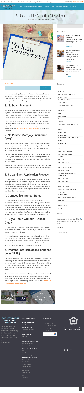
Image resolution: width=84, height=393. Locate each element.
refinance (61, 200)
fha (59, 119)
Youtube (11, 2)
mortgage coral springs (65, 167)
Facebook (2, 2)
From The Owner (26, 372)
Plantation (61, 192)
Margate (60, 157)
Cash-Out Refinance (27, 362)
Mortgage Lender (63, 170)
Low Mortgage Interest (65, 154)
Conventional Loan (63, 100)
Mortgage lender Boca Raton (67, 173)
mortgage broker (63, 162)
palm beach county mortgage (67, 189)
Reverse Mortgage (64, 203)
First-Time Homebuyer (27, 343)
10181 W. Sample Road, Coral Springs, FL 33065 (30, 2)
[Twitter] (71, 350)
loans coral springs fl (65, 151)
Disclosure (61, 389)
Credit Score (62, 110)
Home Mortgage (63, 143)
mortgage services (64, 181)
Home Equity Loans (27, 352)
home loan (61, 140)
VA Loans (34, 19)
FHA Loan (60, 121)
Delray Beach (62, 116)
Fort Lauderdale (63, 127)
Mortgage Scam (63, 178)
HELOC (60, 129)
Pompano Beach (62, 195)
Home (29, 19)
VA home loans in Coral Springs (27, 128)
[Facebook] (65, 350)
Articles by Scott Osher (65, 89)
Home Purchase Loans (27, 324)
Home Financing (62, 135)
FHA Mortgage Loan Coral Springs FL (69, 124)
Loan (59, 146)
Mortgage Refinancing (27, 359)
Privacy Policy (52, 389)
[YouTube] (67, 350)
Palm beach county (64, 186)
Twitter (8, 2)
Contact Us (25, 377)
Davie (59, 113)
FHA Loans (24, 336)
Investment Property (27, 355)
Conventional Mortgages (28, 329)
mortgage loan (62, 176)
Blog (23, 375)
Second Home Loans (27, 345)
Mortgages (61, 184)
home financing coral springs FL (68, 138)
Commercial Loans (26, 366)
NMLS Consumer (71, 389)
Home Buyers (62, 132)
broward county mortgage (66, 94)
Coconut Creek (62, 97)
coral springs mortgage (65, 105)
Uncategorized (62, 205)
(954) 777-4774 (78, 2)
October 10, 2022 (9, 83)
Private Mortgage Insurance (67, 197)
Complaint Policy (41, 389)
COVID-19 (60, 108)
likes (16, 88)
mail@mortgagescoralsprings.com (53, 2)
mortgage (61, 159)
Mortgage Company (64, 165)
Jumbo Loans (25, 331)
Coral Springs (62, 102)
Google (5, 2)
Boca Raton (61, 91)
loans (60, 148)
